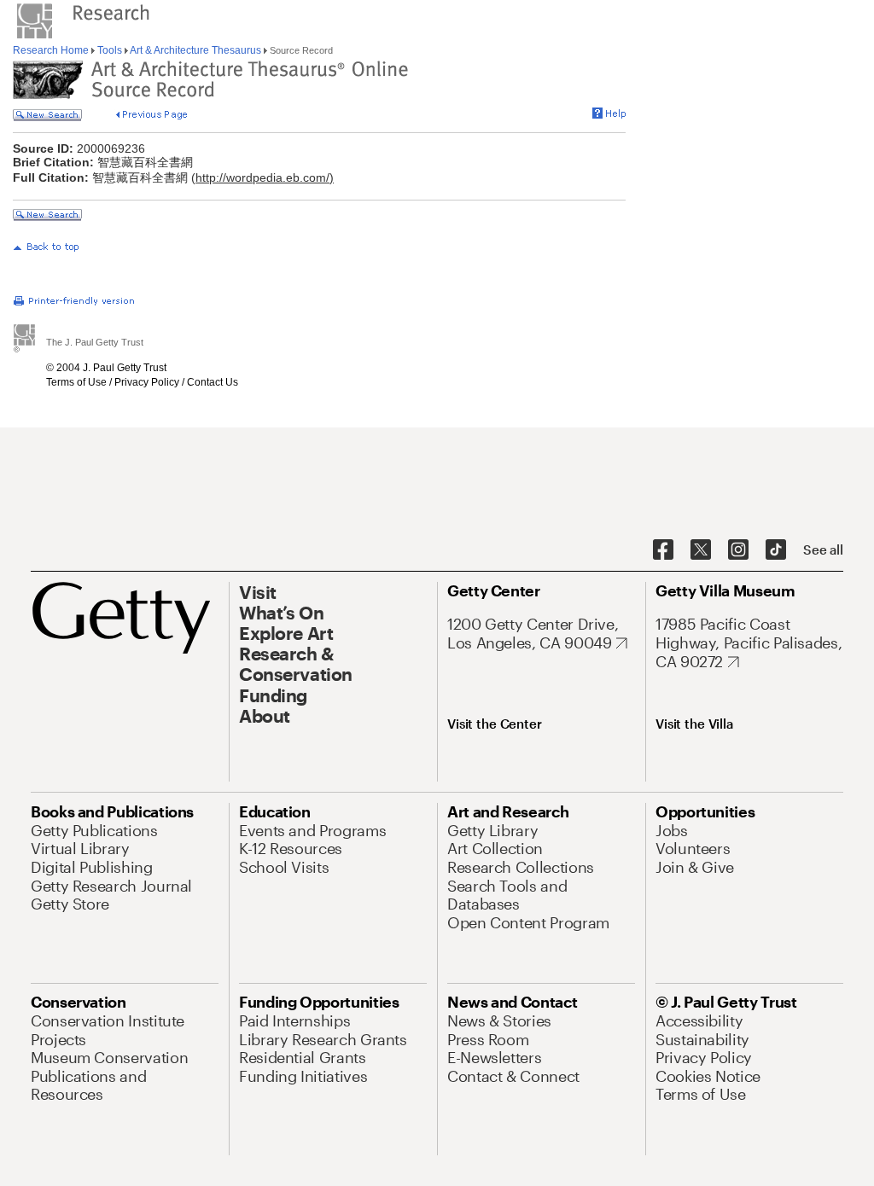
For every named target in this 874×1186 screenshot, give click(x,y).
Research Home (52, 50)
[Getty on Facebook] (663, 550)
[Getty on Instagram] (738, 550)
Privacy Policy (146, 382)
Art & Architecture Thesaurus (196, 50)
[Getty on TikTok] (776, 550)
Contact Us (212, 382)
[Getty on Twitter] (700, 550)
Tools (110, 50)
